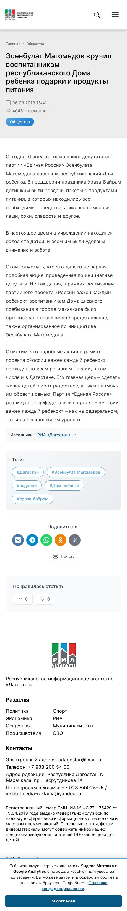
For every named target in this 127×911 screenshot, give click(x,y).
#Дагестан (28, 472)
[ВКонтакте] (18, 540)
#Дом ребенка (64, 485)
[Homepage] (19, 14)
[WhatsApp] (46, 540)
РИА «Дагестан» (54, 434)
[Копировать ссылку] (75, 540)
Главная (13, 44)
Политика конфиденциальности (33, 847)
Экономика (19, 718)
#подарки (27, 485)
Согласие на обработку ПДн (90, 847)
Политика (17, 711)
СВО (58, 733)
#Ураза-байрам (32, 498)
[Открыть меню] (115, 15)
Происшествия (23, 733)
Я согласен (63, 901)
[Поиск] (97, 15)
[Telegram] (32, 540)
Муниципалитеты (73, 726)
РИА (58, 718)
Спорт (60, 711)
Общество (35, 44)
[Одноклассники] (60, 540)
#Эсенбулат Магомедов (76, 472)
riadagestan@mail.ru (78, 760)
